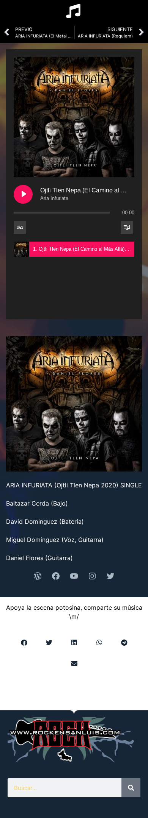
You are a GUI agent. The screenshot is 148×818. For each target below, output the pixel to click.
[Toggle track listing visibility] (127, 227)
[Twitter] (110, 576)
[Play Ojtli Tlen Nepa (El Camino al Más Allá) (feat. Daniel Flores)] (23, 194)
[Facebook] (55, 576)
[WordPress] (37, 576)
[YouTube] (74, 576)
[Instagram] (92, 576)
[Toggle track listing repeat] (20, 227)
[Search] (130, 787)
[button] (24, 642)
